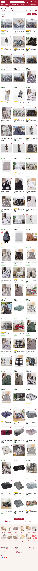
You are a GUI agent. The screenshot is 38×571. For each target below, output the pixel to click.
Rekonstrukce (16, 4)
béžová (9, 10)
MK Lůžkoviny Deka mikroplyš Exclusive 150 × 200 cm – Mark (24, 369)
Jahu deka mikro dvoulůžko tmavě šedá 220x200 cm (9, 422)
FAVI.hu (18, 565)
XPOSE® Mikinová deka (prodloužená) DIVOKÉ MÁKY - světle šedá (12, 102)
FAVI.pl (13, 565)
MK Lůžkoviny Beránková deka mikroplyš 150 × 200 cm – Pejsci (11, 227)
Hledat (26, 1)
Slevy (34, 540)
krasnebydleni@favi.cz (6, 548)
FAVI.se (26, 565)
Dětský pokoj (22, 541)
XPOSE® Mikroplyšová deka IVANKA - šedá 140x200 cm (10, 369)
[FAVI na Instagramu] (4, 557)
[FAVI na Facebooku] (2, 557)
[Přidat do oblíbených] (36, 90)
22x (30, 119)
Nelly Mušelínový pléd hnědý (30, 244)
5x (5, 243)
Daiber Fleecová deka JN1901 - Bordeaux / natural (9, 440)
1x (30, 243)
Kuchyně (21, 4)
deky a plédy (4, 10)
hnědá (30, 10)
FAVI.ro (15, 565)
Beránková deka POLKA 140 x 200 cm (20, 31)
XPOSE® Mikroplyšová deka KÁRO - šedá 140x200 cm (22, 351)
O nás (17, 548)
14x (5, 48)
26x (30, 30)
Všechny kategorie (33, 4)
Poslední (30, 521)
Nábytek (2, 4)
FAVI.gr (36, 565)
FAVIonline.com (3, 564)
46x (5, 30)
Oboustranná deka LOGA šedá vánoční (7, 493)
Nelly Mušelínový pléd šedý (18, 138)
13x (18, 119)
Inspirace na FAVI (19, 552)
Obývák (28, 4)
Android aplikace (34, 548)
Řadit (29, 14)
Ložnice (16, 540)
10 (11, 72)
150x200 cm (14, 10)
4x (5, 101)
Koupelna (25, 4)
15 (36, 356)
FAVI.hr (21, 565)
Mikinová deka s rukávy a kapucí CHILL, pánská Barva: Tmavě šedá (12, 244)
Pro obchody (18, 555)
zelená (25, 10)
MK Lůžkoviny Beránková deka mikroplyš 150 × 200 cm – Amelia (11, 280)
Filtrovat (34, 14)
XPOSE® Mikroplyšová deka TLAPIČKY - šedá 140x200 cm (10, 67)
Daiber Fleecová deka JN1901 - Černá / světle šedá (22, 475)
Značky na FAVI (18, 551)
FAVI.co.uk (30, 565)
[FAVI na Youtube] (6, 557)
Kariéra (3, 551)
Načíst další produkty (18, 518)
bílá (33, 10)
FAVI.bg (33, 565)
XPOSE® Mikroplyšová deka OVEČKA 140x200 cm (22, 120)
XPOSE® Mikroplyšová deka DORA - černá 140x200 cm (22, 209)
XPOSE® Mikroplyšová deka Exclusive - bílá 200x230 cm (23, 227)
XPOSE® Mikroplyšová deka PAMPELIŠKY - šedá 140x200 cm (23, 67)
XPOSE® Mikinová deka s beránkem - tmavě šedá (9, 49)
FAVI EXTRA (18, 556)
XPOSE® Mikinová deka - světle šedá (20, 102)
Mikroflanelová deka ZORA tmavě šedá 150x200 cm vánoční (23, 511)
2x (30, 510)
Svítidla (12, 4)
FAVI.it (24, 565)
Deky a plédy (7, 6)
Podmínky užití (18, 557)
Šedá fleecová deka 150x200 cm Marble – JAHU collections (23, 440)
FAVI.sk (10, 565)
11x (30, 48)
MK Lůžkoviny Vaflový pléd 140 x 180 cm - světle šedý (22, 244)
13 (23, 178)
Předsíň (28, 540)
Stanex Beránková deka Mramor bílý (19, 280)
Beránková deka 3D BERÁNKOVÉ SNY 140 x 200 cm (9, 138)
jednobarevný (20, 10)
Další (25, 521)
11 (36, 72)
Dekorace (6, 4)
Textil (9, 4)
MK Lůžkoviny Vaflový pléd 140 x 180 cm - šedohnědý (10, 173)
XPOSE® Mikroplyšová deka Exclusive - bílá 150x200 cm (23, 173)
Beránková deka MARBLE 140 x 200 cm (20, 49)
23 (23, 267)
